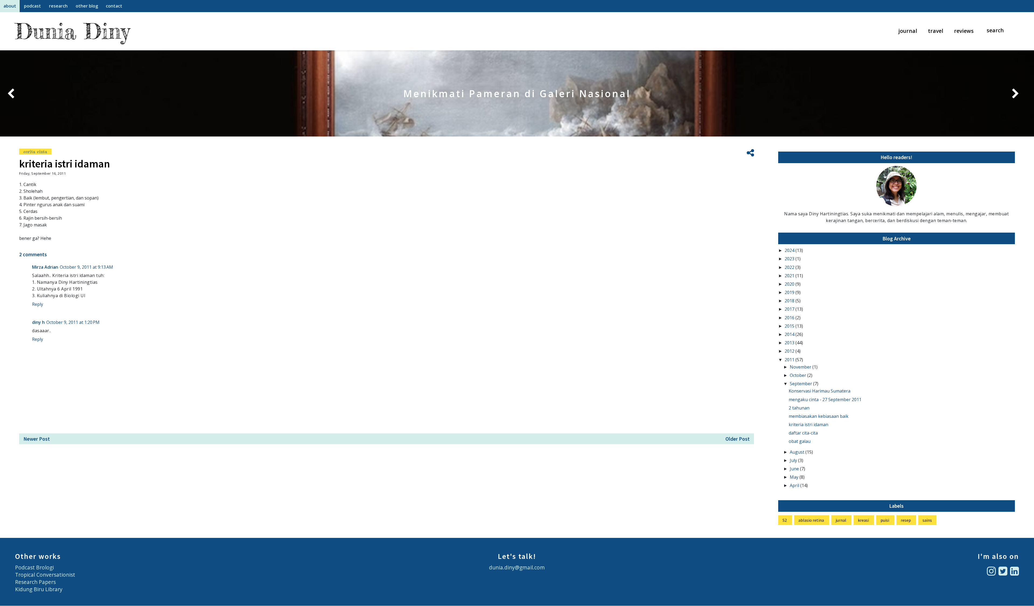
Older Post (737, 439)
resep (906, 520)
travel (935, 30)
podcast (32, 6)
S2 (785, 520)
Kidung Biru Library (38, 589)
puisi (885, 520)
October (798, 375)
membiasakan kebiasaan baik (818, 416)
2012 (790, 351)
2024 (790, 250)
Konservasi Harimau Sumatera (819, 391)
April (795, 485)
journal (908, 30)
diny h (38, 322)
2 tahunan (799, 408)
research (58, 6)
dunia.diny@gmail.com (517, 567)
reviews (964, 30)
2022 (790, 267)
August (797, 452)
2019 (790, 292)
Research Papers (35, 582)
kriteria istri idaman (808, 425)
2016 (790, 318)
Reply (37, 304)
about (10, 6)
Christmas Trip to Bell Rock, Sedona (517, 93)
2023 (790, 259)
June (795, 469)
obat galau (800, 441)
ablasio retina (811, 520)
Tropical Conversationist (45, 574)
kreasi (863, 520)
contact (114, 6)
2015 (790, 326)
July (794, 460)
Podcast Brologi (34, 567)
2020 (790, 284)
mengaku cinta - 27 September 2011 (825, 399)
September (801, 384)
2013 (790, 343)
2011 (790, 360)
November (801, 367)
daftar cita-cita (803, 433)
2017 (790, 309)
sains (927, 520)
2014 (790, 334)
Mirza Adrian (45, 267)
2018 (790, 301)
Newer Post (36, 439)
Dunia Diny (72, 31)
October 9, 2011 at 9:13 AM (86, 267)
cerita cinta (35, 151)
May (794, 477)
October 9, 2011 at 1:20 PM (73, 322)
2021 (790, 276)
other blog (87, 6)
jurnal (841, 520)
